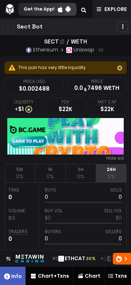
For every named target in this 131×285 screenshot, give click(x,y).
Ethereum (45, 49)
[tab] (19, 173)
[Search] (83, 9)
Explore (115, 9)
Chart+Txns (53, 276)
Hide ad (115, 158)
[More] (122, 26)
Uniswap (84, 49)
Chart (92, 276)
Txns (121, 276)
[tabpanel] (65, 216)
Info (16, 276)
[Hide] (119, 68)
